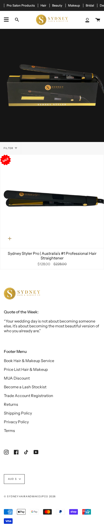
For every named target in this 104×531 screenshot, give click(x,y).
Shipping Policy (18, 413)
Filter (8, 148)
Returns (11, 404)
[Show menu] (6, 20)
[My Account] (87, 20)
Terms (9, 430)
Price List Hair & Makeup (26, 369)
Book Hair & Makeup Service (29, 360)
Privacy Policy (16, 421)
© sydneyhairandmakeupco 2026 (30, 496)
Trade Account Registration (28, 395)
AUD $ (12, 479)
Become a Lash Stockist (25, 386)
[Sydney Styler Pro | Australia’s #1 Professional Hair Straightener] (52, 201)
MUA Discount (17, 378)
